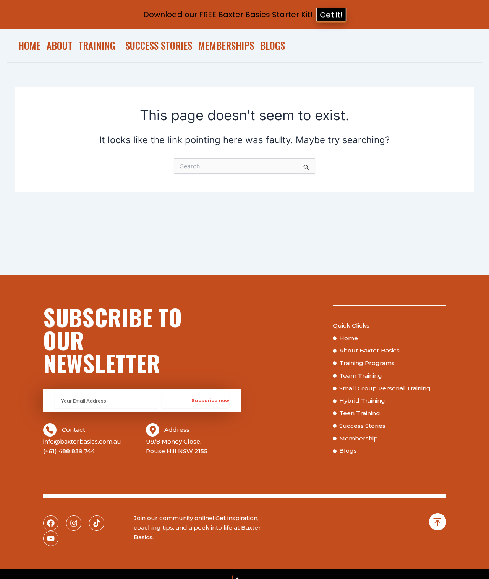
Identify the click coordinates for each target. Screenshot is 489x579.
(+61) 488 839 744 (69, 451)
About (59, 45)
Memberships (226, 45)
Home (29, 45)
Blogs (272, 45)
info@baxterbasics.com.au (82, 441)
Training (96, 45)
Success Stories (158, 45)
